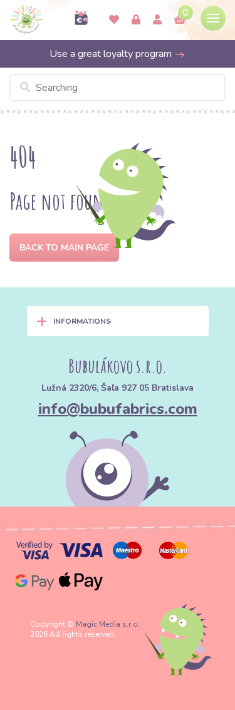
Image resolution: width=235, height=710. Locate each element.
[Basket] (179, 20)
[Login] (136, 20)
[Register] (157, 20)
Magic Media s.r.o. (108, 624)
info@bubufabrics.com (117, 409)
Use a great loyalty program (112, 54)
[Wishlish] (114, 20)
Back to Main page (64, 248)
